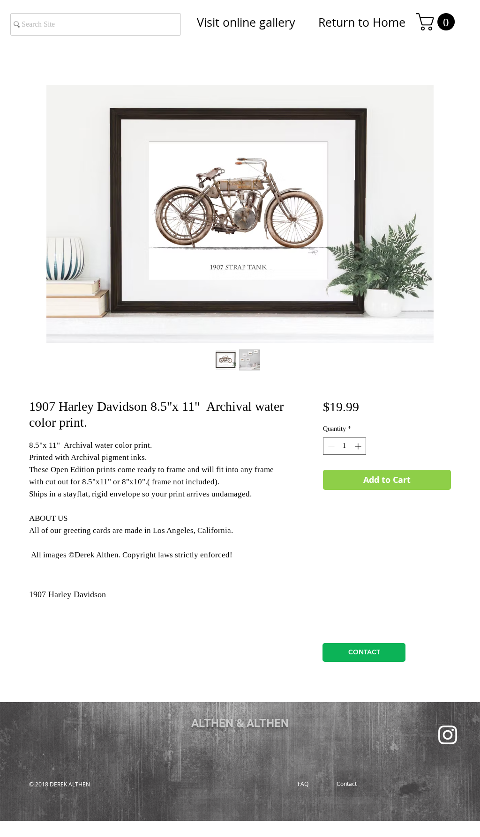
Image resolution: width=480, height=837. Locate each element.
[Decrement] (330, 446)
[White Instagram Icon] (447, 735)
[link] (437, 21)
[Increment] (359, 446)
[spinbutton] (344, 446)
